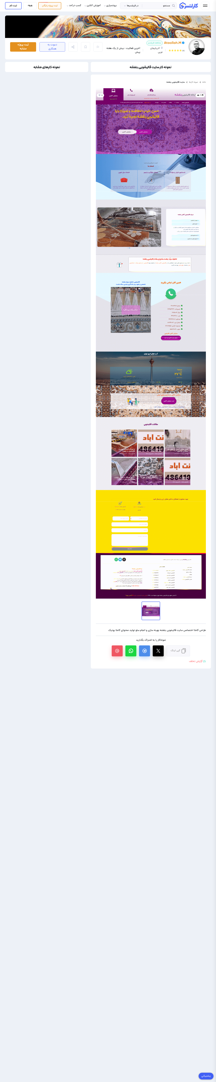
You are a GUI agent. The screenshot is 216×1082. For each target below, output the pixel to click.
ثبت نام (13, 6)
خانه (204, 82)
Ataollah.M (172, 43)
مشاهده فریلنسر (154, 43)
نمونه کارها (193, 82)
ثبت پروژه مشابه (23, 47)
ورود (30, 5)
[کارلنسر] (189, 5)
